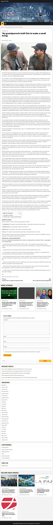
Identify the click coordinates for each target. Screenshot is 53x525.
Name (5, 336)
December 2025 (5, 391)
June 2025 (4, 404)
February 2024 (5, 437)
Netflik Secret (5, 465)
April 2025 (4, 408)
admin (11, 40)
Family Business (5, 30)
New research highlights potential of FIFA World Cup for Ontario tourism (17, 369)
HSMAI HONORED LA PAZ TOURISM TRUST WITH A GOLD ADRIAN (16, 373)
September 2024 (5, 423)
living (14, 276)
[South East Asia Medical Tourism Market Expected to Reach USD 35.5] (26, 480)
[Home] (2, 24)
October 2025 (4, 395)
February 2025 (5, 412)
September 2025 (5, 397)
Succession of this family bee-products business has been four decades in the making (26, 304)
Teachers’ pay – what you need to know (12, 216)
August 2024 (4, 425)
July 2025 (4, 402)
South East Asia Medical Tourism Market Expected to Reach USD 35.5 (16, 371)
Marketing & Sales (5, 451)
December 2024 (5, 416)
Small (17, 276)
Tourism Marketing (6, 458)
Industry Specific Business (7, 449)
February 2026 (5, 387)
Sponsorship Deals (6, 456)
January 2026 (4, 389)
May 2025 (4, 406)
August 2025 (4, 399)
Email (4, 341)
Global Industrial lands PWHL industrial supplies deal (13, 375)
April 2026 (4, 385)
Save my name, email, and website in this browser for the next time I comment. (22, 351)
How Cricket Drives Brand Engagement (42, 279)
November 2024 (5, 418)
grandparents (9, 276)
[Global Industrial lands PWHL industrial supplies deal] (9, 503)
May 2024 (4, 431)
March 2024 (4, 435)
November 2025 (5, 393)
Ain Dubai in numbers (8, 215)
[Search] (51, 23)
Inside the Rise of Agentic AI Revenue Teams (12, 279)
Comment (5, 319)
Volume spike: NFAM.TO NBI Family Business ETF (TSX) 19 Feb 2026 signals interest (9, 304)
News (3, 453)
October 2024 (4, 421)
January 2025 (4, 414)
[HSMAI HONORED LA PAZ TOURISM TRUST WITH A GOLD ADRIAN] (44, 480)
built (5, 276)
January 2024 (4, 439)
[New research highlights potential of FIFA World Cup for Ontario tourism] (9, 480)
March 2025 (4, 410)
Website (5, 346)
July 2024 (4, 427)
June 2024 (4, 429)
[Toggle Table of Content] (19, 213)
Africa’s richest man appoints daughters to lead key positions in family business (43, 304)
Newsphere (30, 523)
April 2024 (4, 433)
